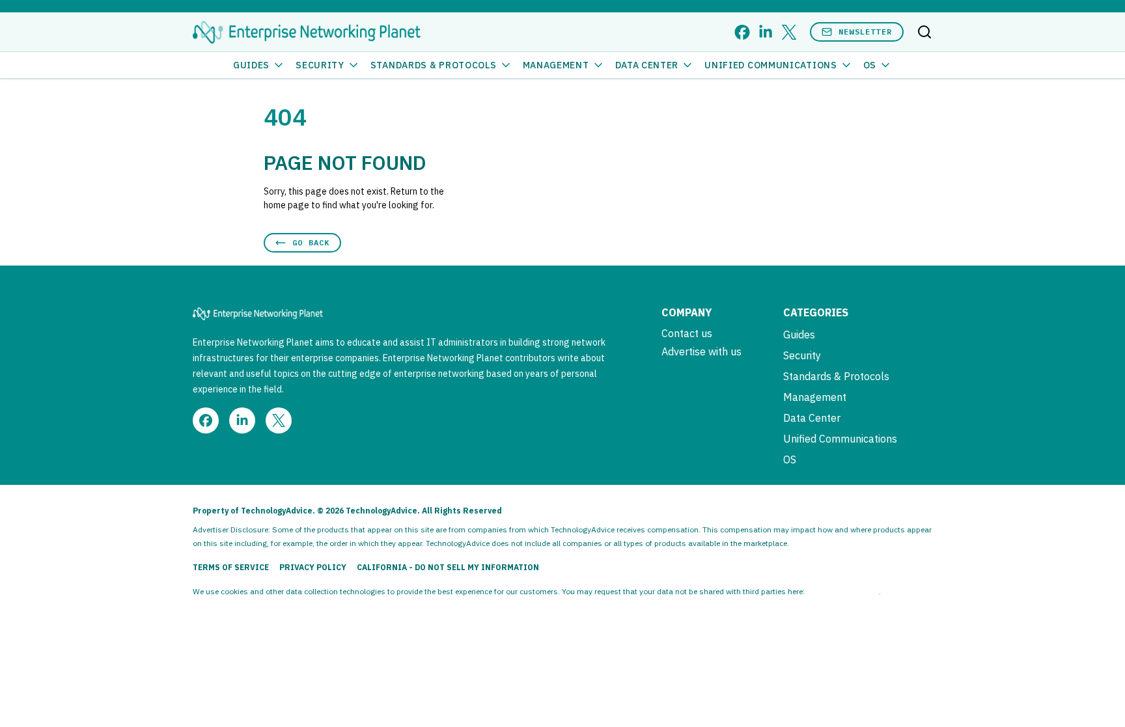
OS (869, 65)
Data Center (647, 65)
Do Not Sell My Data (843, 591)
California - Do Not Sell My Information (448, 567)
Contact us (686, 333)
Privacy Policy (312, 567)
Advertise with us (701, 351)
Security (320, 65)
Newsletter (865, 31)
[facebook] (742, 32)
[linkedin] (765, 32)
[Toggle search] (924, 32)
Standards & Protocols (433, 65)
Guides (251, 65)
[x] (789, 32)
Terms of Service (231, 567)
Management (556, 65)
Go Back (310, 242)
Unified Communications (770, 65)
